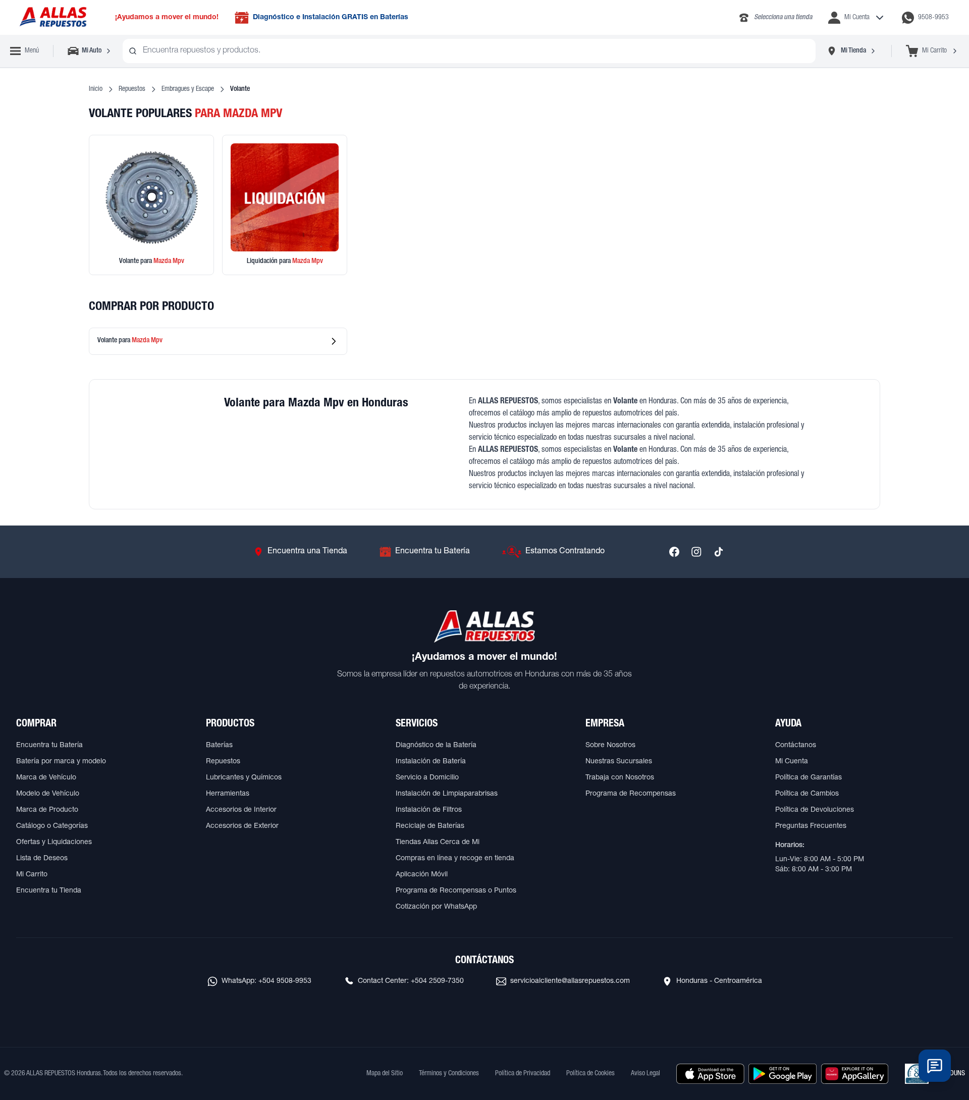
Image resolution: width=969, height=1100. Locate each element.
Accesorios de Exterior (242, 826)
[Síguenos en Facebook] (674, 552)
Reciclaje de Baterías (430, 826)
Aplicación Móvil (422, 874)
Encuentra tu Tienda (48, 891)
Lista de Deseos (42, 858)
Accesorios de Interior (241, 810)
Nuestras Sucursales (618, 761)
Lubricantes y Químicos (244, 777)
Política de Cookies (590, 1073)
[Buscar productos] (133, 51)
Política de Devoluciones (814, 810)
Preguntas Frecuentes (810, 826)
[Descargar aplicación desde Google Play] (782, 1074)
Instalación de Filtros (429, 810)
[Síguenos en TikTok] (719, 552)
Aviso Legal (645, 1073)
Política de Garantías (808, 777)
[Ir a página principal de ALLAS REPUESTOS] (52, 17)
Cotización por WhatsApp (436, 907)
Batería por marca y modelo (61, 761)
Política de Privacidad (522, 1073)
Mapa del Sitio (384, 1073)
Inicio (95, 89)
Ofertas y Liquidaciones (54, 842)
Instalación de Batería (431, 761)
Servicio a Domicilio (427, 777)
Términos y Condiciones (449, 1073)
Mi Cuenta (791, 761)
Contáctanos (795, 745)
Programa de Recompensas (630, 794)
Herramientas (227, 794)
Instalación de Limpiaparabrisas (447, 794)
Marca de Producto (47, 810)
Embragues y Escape (188, 89)
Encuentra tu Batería (49, 745)
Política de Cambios (807, 794)
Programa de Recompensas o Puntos (456, 891)
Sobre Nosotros (610, 745)
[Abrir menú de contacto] (935, 1066)
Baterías (219, 745)
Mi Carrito (31, 874)
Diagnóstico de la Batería (436, 745)
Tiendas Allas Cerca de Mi (437, 842)
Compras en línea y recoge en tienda (455, 858)
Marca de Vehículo (46, 777)
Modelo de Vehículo (47, 794)
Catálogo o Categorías (52, 826)
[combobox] (469, 51)
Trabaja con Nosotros (619, 777)
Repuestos (132, 89)
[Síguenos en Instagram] (696, 552)
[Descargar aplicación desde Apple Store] (710, 1074)
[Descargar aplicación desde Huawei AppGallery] (855, 1074)
